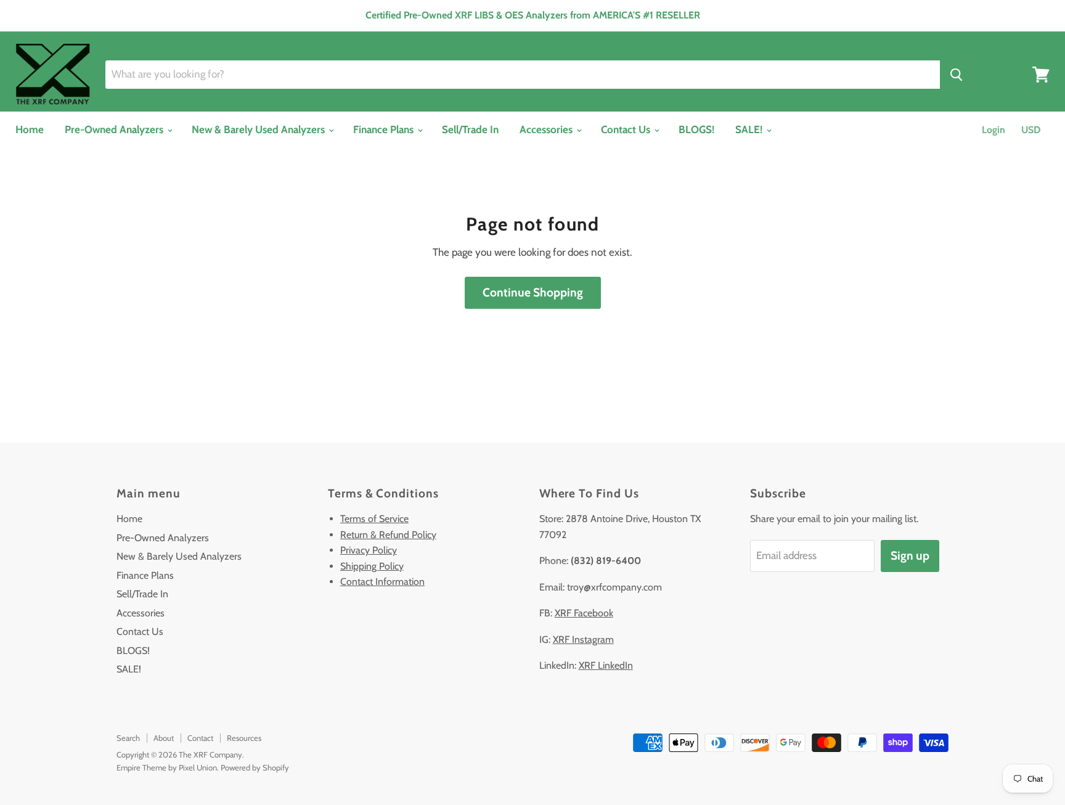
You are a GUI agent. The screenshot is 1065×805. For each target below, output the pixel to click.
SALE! (750, 129)
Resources (244, 738)
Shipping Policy (372, 566)
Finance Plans (384, 129)
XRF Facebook (584, 613)
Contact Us (627, 129)
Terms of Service (374, 519)
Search (128, 738)
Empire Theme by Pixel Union (166, 767)
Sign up (910, 556)
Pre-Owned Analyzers (115, 129)
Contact (200, 738)
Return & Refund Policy (388, 535)
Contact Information (382, 581)
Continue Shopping (533, 292)
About (163, 738)
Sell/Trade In (470, 129)
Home (29, 129)
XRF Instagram (583, 639)
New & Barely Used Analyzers (259, 129)
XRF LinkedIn (606, 665)
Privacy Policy (368, 550)
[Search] (956, 74)
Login (993, 130)
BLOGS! (696, 129)
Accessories (547, 129)
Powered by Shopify (255, 767)
